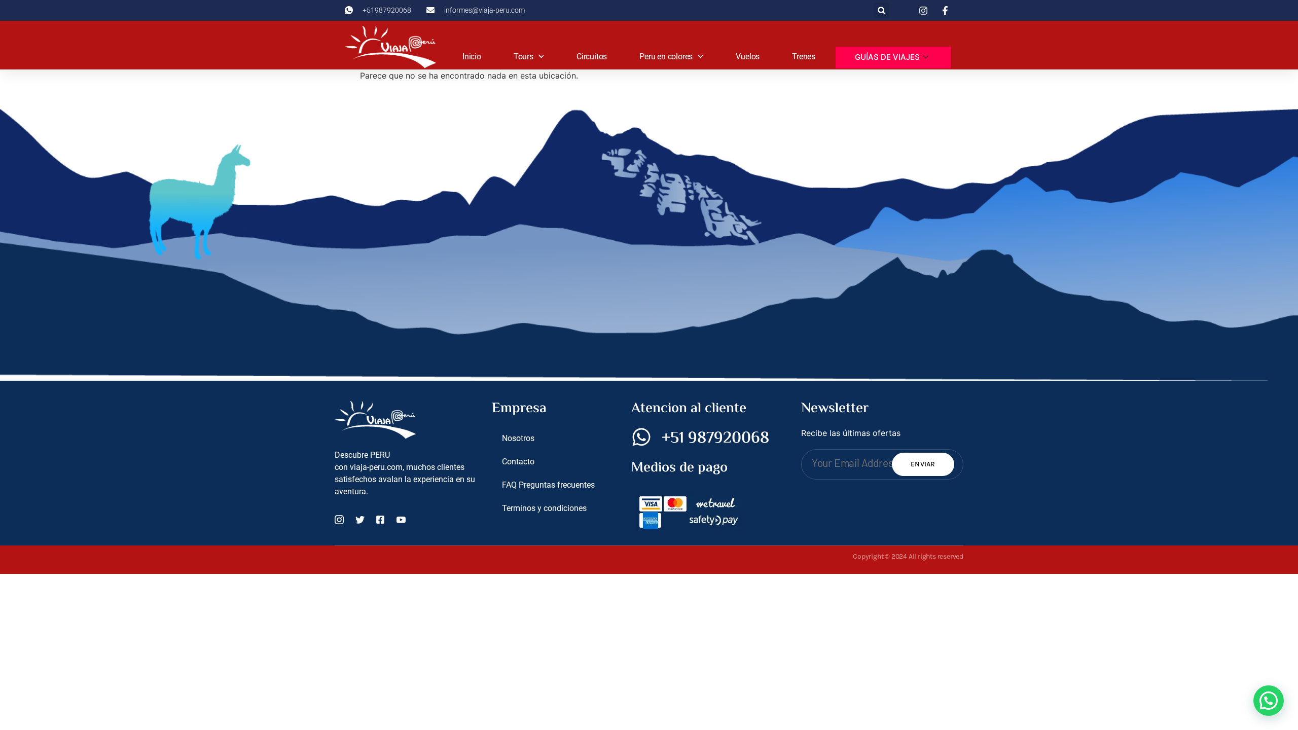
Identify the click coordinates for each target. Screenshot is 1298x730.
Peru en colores (666, 56)
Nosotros (518, 438)
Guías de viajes (887, 57)
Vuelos (748, 56)
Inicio (471, 56)
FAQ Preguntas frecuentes (548, 485)
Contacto (518, 461)
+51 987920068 (715, 438)
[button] (881, 10)
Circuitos (591, 56)
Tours (523, 56)
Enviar (923, 464)
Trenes (803, 56)
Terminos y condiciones (544, 508)
